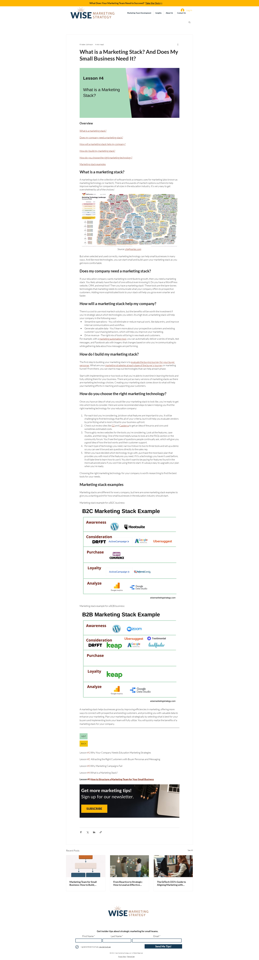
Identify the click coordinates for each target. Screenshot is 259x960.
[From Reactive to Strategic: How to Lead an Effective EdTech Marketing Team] (129, 866)
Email (156, 936)
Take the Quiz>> (153, 3)
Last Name (116, 936)
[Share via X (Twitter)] (87, 832)
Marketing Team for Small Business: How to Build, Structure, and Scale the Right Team (85, 883)
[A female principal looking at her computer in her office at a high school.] (173, 866)
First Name (88, 936)
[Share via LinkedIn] (94, 832)
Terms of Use (130, 956)
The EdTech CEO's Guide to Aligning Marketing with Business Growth (171, 883)
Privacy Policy (122, 956)
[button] (158, 13)
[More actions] (177, 44)
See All (190, 850)
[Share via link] (100, 832)
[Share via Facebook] (81, 832)
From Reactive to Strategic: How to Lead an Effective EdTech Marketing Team (128, 883)
